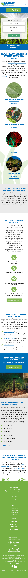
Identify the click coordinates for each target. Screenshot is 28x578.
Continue (14, 35)
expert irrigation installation (17, 63)
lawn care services (20, 474)
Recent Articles (14, 512)
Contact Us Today (14, 300)
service (8, 65)
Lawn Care (14, 521)
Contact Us (14, 529)
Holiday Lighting (14, 499)
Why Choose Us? (14, 508)
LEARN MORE (14, 103)
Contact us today (18, 468)
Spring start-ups (9, 332)
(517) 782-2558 (16, 563)
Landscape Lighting (14, 501)
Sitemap (17, 557)
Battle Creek (5, 466)
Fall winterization (9, 345)
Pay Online (14, 514)
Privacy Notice (11, 557)
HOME (14, 519)
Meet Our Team (14, 510)
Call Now (14, 10)
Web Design (8, 570)
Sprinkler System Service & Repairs (14, 490)
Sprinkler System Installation (14, 492)
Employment (14, 524)
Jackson (23, 464)
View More (13, 48)
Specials (14, 527)
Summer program (9, 338)
